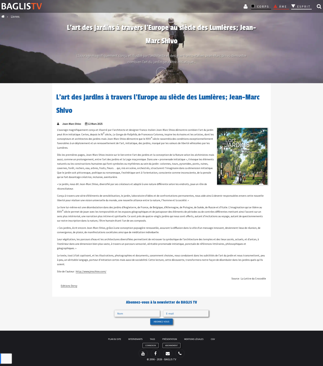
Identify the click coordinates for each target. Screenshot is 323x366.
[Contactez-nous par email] (167, 353)
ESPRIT (303, 6)
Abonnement (171, 345)
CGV (213, 339)
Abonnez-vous (161, 321)
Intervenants (135, 339)
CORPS (263, 6)
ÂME (283, 6)
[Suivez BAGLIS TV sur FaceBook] (155, 353)
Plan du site (114, 339)
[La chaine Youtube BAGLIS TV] (143, 353)
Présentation (169, 339)
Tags (152, 339)
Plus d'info (161, 72)
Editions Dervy (69, 285)
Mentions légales (194, 339)
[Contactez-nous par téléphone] (180, 353)
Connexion (246, 6)
